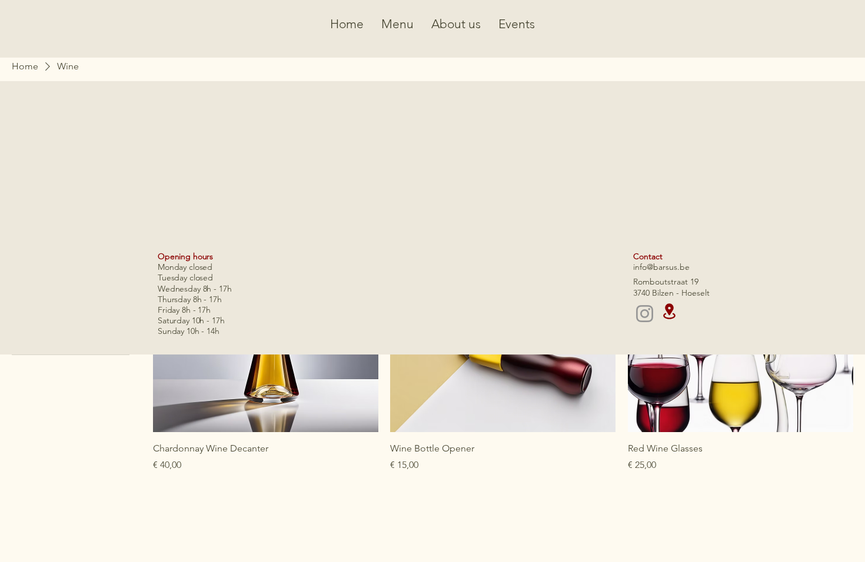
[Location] (669, 311)
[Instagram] (644, 313)
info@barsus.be (661, 267)
